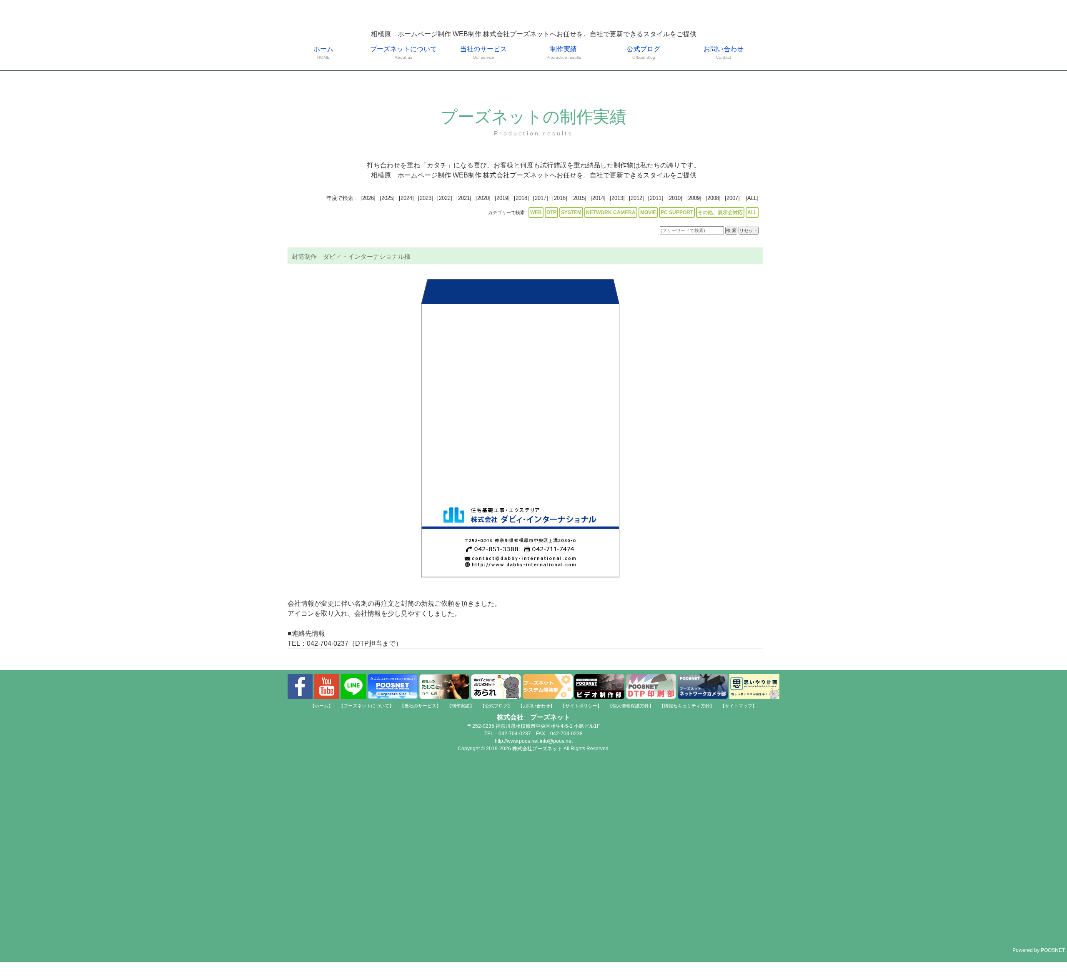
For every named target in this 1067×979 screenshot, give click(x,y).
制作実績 (563, 52)
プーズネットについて (403, 52)
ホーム (323, 52)
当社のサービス (483, 52)
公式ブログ (643, 52)
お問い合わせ (724, 52)
